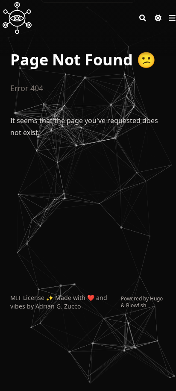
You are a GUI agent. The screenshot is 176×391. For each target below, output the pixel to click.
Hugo (156, 298)
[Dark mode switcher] (158, 18)
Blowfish (136, 305)
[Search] (142, 18)
